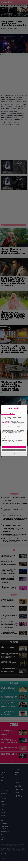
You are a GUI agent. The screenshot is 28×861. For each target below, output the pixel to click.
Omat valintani (14, 450)
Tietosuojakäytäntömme (14, 453)
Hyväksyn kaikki (14, 447)
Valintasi (21, 413)
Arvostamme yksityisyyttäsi (8, 412)
